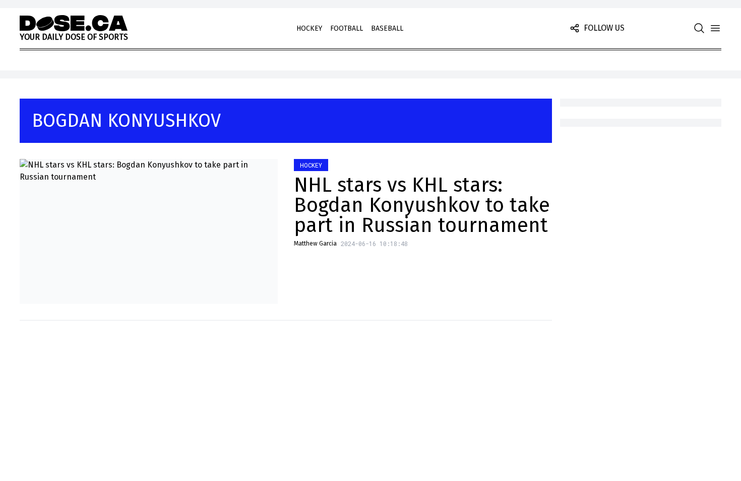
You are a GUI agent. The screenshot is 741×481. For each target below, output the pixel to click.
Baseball (387, 28)
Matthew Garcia (315, 243)
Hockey (309, 28)
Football (346, 28)
